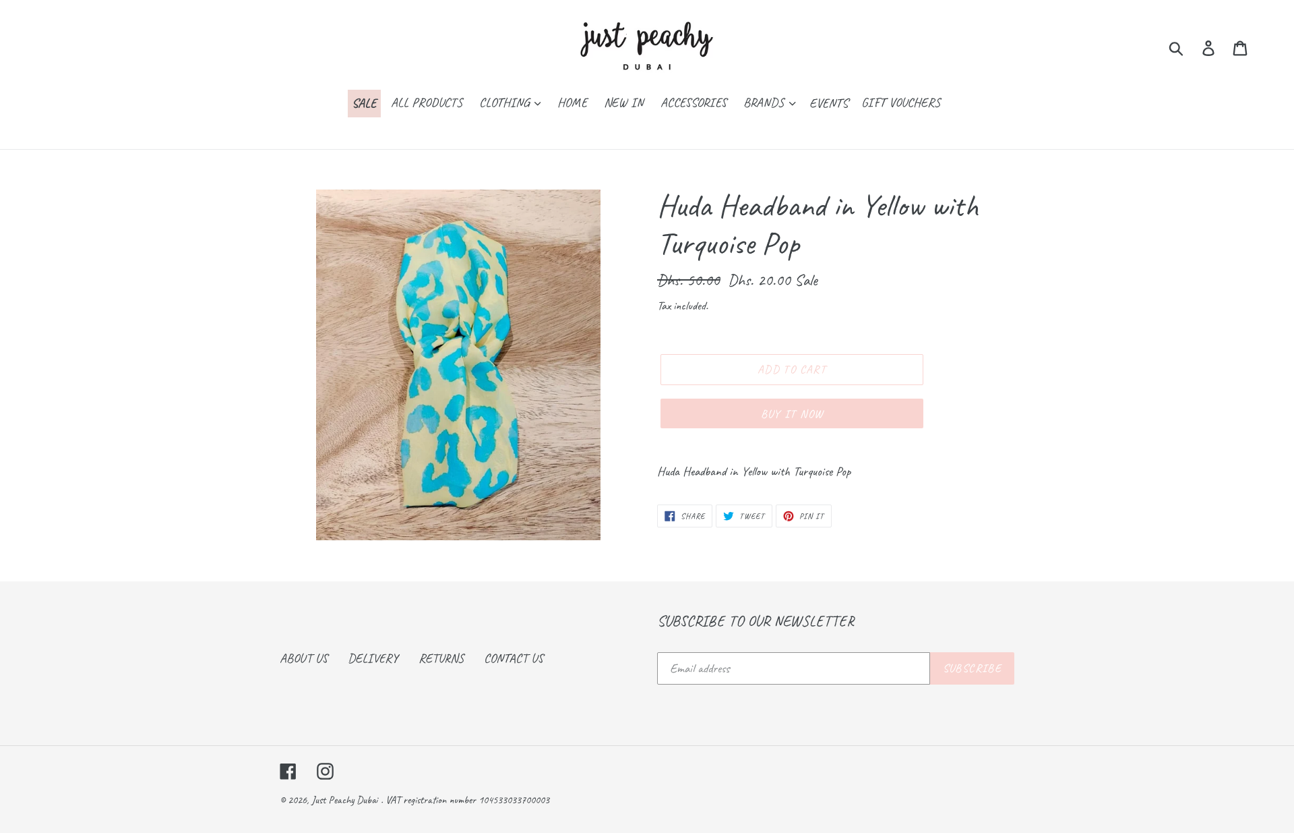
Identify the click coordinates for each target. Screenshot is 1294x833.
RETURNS (441, 658)
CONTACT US (513, 658)
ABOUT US (304, 658)
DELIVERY (373, 658)
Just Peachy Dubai (344, 800)
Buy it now (792, 414)
